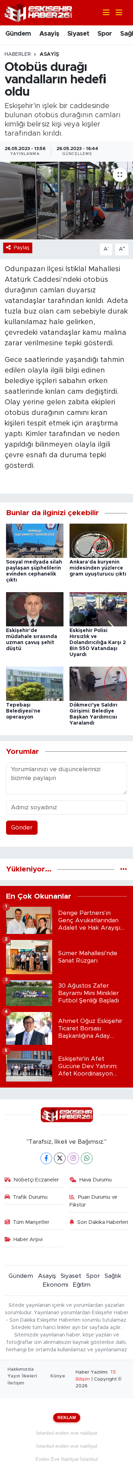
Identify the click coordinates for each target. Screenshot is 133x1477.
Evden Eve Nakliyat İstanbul (66, 1459)
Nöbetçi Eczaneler (36, 1180)
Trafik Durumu (30, 1197)
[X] (60, 1158)
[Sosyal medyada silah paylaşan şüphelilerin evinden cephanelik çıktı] (34, 540)
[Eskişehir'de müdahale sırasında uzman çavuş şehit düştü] (34, 609)
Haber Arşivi (28, 1239)
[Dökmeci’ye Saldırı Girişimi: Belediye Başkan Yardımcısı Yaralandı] (98, 683)
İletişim (15, 1383)
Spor (105, 34)
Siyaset (78, 34)
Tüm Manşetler (31, 1222)
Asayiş (49, 34)
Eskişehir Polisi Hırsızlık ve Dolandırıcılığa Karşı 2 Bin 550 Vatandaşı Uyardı (98, 642)
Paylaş (21, 247)
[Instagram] (73, 1158)
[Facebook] (46, 1158)
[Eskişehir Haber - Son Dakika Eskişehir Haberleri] (38, 12)
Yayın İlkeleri (22, 1376)
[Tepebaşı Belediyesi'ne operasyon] (34, 683)
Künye (57, 1376)
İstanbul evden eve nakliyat (66, 1433)
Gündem (18, 34)
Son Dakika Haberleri (102, 1222)
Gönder (22, 827)
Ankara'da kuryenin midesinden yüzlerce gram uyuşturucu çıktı (98, 568)
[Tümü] (123, 869)
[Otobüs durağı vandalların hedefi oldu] (66, 200)
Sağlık (113, 1276)
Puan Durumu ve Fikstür (93, 1201)
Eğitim (81, 1285)
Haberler (18, 54)
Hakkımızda (20, 1369)
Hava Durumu (95, 1180)
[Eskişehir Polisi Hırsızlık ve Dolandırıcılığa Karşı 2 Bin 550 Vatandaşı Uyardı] (98, 609)
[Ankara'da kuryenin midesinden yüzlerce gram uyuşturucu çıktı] (98, 540)
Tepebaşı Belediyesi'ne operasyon (23, 711)
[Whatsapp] (87, 1158)
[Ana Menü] (116, 12)
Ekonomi (55, 1285)
